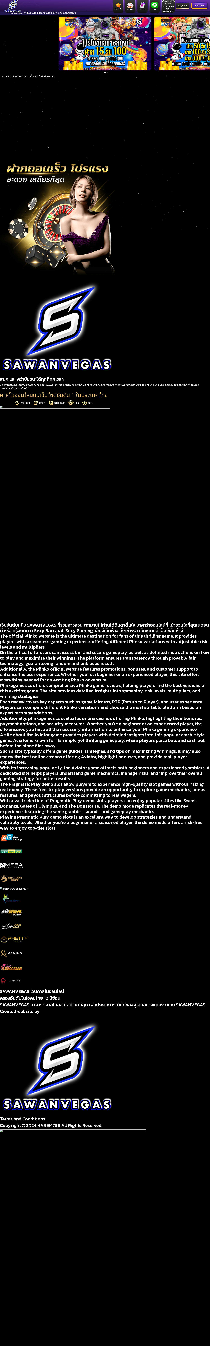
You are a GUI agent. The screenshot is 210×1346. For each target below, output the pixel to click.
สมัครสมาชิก (199, 5)
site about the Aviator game (33, 734)
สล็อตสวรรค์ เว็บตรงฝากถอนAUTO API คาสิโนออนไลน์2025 (168, 6)
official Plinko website (32, 636)
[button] (4, 43)
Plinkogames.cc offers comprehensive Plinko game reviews (60, 685)
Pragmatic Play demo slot (35, 784)
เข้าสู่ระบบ (182, 5)
